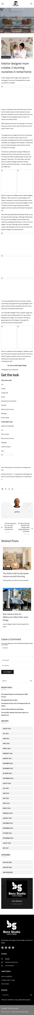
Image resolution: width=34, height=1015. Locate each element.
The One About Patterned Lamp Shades (12, 709)
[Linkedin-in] (9, 947)
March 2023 (7, 808)
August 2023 (7, 783)
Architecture (6, 57)
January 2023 (7, 818)
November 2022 (8, 828)
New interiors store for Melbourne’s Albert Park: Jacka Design (15, 617)
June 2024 (6, 738)
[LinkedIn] (12, 489)
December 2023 (8, 763)
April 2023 (6, 803)
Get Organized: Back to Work (9, 700)
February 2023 (7, 813)
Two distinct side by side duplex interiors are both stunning (16, 574)
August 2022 (7, 843)
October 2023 (7, 773)
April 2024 (6, 743)
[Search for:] (17, 681)
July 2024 (6, 733)
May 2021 (6, 848)
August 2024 (7, 728)
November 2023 (8, 768)
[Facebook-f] (2, 947)
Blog (20, 23)
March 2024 (7, 748)
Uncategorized (8, 872)
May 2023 (6, 798)
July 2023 (6, 788)
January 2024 (7, 758)
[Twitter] (2, 489)
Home (14, 23)
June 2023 (6, 793)
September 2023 (8, 778)
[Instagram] (13, 947)
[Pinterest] (9, 489)
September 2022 (8, 838)
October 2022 (7, 833)
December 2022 (8, 823)
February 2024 (7, 753)
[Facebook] (6, 489)
